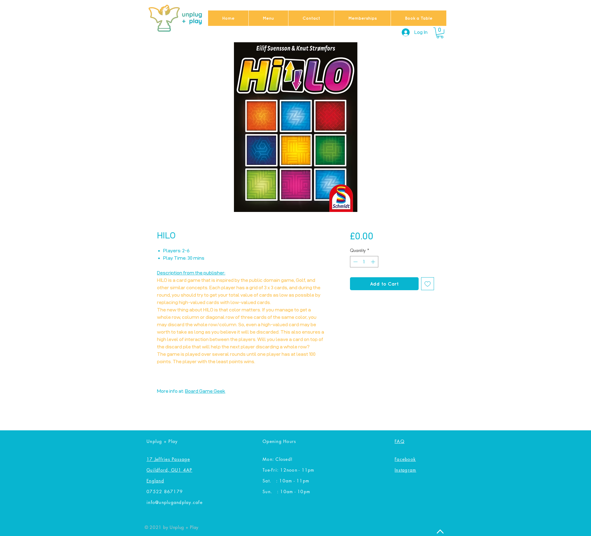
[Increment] (373, 261)
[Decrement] (355, 261)
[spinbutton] (364, 261)
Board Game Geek (205, 391)
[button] (439, 32)
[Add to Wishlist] (427, 283)
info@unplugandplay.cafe (175, 502)
